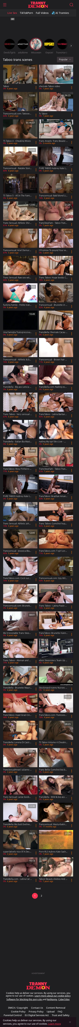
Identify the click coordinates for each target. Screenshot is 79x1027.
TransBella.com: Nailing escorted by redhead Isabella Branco (53, 387)
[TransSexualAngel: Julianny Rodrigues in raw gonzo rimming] (20, 761)
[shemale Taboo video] (56, 78)
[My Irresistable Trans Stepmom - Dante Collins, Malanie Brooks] (20, 624)
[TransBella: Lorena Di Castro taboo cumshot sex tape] (20, 734)
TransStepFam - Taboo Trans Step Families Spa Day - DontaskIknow (53, 223)
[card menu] (36, 87)
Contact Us (37, 1007)
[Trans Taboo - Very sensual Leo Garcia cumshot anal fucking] (20, 405)
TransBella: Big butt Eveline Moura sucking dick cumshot (17, 824)
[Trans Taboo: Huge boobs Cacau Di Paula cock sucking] (56, 269)
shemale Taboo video (49, 86)
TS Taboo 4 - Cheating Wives (17, 141)
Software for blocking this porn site (24, 999)
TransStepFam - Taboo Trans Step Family (53, 469)
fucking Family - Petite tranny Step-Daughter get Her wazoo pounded (17, 305)
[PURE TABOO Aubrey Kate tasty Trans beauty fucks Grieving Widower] (56, 160)
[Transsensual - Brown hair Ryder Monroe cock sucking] (56, 351)
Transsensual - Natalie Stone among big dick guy (17, 168)
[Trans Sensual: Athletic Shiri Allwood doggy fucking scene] (20, 214)
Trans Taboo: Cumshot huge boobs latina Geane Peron (53, 524)
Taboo (6, 86)
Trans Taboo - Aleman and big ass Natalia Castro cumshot (17, 660)
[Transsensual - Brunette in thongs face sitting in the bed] (56, 296)
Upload (51, 1011)
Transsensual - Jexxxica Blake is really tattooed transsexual (17, 551)
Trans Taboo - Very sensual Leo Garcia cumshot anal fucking (17, 414)
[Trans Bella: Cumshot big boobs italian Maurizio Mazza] (56, 761)
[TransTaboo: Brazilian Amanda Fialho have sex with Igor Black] (56, 487)
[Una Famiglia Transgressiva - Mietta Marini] (20, 324)
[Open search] (71, 4)
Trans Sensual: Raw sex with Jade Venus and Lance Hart (17, 278)
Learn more (54, 1023)
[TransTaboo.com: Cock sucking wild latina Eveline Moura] (20, 570)
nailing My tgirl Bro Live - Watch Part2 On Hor (53, 442)
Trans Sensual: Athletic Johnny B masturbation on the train (17, 524)
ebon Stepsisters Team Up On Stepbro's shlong (53, 660)
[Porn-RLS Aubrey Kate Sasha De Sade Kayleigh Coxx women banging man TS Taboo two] (56, 843)
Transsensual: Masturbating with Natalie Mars (52, 824)
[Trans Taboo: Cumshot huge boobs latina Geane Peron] (56, 515)
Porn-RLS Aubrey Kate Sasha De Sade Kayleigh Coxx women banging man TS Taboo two (53, 852)
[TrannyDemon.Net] (38, 5)
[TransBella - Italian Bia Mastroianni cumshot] (20, 433)
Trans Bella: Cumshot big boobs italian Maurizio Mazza (53, 770)
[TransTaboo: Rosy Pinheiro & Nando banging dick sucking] (20, 460)
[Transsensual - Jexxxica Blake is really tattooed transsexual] (20, 542)
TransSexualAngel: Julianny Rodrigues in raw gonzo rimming (17, 770)
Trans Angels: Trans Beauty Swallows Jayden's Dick (53, 141)
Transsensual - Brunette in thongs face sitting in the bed (53, 305)
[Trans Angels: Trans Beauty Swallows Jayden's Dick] (56, 132)
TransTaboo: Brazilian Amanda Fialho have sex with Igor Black (53, 496)
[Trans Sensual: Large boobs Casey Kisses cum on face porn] (20, 788)
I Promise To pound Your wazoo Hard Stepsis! (53, 250)
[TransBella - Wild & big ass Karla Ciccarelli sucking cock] (56, 788)
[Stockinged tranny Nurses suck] (56, 679)
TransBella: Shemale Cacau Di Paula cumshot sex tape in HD (53, 332)
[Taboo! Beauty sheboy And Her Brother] (56, 870)
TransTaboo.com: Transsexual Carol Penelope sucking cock (53, 715)
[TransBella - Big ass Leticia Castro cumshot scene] (20, 378)
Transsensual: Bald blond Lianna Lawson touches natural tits (53, 196)
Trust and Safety (60, 1015)
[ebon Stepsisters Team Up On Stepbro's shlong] (56, 652)
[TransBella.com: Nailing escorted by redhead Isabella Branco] (56, 378)
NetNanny (52, 999)
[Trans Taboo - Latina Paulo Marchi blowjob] (56, 597)
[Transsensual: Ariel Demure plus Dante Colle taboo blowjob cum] (20, 242)
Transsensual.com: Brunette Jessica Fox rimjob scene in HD (17, 606)
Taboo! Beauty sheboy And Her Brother (53, 879)
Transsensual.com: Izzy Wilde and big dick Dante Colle (53, 578)
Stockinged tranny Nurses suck (53, 688)
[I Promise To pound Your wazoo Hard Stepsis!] (56, 242)
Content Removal (55, 1007)
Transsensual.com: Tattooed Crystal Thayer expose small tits (17, 114)
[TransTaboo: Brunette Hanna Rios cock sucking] (56, 624)
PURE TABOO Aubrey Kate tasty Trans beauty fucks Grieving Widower (53, 168)
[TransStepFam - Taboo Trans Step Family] (56, 460)
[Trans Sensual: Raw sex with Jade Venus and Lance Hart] (20, 269)
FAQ (60, 1011)
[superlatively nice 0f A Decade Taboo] (20, 843)
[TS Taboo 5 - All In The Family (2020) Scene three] (20, 187)
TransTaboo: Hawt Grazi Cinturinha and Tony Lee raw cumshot (17, 715)
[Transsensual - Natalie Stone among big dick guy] (20, 160)
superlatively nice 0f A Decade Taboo (17, 852)
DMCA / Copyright (18, 1007)
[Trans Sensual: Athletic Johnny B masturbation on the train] (20, 515)
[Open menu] (4, 4)
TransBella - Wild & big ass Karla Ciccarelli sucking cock (53, 797)
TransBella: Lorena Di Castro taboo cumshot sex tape (17, 742)
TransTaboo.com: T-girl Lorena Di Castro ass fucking (53, 551)
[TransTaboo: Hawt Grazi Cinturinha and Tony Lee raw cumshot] (20, 706)
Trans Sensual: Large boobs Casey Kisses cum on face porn (17, 797)
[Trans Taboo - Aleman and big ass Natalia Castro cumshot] (20, 652)
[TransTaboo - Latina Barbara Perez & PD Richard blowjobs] (56, 405)
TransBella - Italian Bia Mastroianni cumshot (17, 442)
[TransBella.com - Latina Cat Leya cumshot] (20, 870)
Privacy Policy (36, 1011)
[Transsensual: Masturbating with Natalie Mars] (56, 816)
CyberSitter (64, 999)
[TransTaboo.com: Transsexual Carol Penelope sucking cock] (56, 706)
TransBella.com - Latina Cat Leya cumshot (17, 879)
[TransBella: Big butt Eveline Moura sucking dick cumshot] (20, 816)
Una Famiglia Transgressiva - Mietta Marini (17, 332)
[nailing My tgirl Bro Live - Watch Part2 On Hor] (56, 433)
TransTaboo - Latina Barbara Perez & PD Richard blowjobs (53, 414)
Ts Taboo (43, 114)
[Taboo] (20, 78)
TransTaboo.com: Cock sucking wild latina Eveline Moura (17, 578)
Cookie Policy (18, 1011)
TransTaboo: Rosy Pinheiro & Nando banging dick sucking (17, 469)
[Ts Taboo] (56, 105)
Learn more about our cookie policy (53, 995)
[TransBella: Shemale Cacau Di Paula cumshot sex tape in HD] (56, 324)
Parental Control (13, 1015)
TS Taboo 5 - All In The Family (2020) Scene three (17, 196)
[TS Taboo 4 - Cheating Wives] (20, 132)
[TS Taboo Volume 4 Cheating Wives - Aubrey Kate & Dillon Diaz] (56, 734)
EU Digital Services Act (37, 1015)
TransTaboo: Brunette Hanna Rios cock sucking (53, 633)
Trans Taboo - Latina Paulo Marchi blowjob (53, 606)
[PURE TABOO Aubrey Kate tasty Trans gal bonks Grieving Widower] (20, 487)
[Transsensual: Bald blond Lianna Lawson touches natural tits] (56, 187)
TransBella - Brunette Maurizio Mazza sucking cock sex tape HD (17, 688)
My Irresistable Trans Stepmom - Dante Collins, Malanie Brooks (17, 633)
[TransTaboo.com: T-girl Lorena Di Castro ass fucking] (56, 542)
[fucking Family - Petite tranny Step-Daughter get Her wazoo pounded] (20, 296)
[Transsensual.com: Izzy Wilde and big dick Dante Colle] (56, 570)
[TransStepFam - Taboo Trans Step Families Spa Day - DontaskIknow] (56, 214)
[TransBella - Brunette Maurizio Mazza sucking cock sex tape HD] (20, 679)
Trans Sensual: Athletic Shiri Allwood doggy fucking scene (17, 223)
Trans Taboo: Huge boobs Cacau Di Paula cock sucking (53, 278)
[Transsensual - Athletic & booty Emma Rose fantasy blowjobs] (20, 351)
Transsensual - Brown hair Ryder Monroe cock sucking (53, 360)
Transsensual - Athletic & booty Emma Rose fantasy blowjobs (17, 360)
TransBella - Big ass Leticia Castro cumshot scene (17, 387)
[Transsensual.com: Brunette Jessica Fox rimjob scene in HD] (20, 597)
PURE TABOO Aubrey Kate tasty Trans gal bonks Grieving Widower (17, 496)
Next (38, 888)
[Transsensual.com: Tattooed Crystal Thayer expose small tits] (20, 105)
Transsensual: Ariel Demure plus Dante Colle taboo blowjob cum (17, 250)
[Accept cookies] (70, 1022)
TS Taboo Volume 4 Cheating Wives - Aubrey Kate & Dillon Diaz (53, 742)
